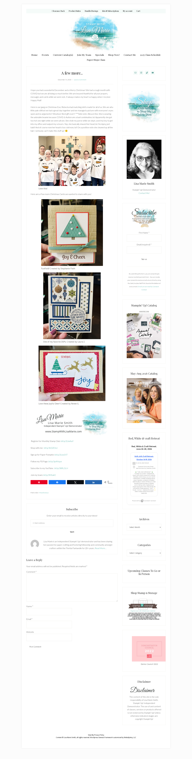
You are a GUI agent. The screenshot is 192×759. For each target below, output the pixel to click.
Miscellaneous (44, 493)
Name (29, 606)
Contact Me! (144, 193)
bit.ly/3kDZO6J (50, 448)
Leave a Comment (80, 80)
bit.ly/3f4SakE (49, 475)
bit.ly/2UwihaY (67, 441)
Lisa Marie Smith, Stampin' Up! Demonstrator (96, 32)
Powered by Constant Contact (144, 501)
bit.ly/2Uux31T (61, 454)
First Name (144, 233)
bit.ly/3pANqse (55, 461)
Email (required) (144, 244)
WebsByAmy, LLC (130, 737)
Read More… (100, 548)
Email (29, 619)
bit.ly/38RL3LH (61, 468)
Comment (31, 571)
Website (30, 632)
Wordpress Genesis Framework (101, 737)
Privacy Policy (99, 735)
